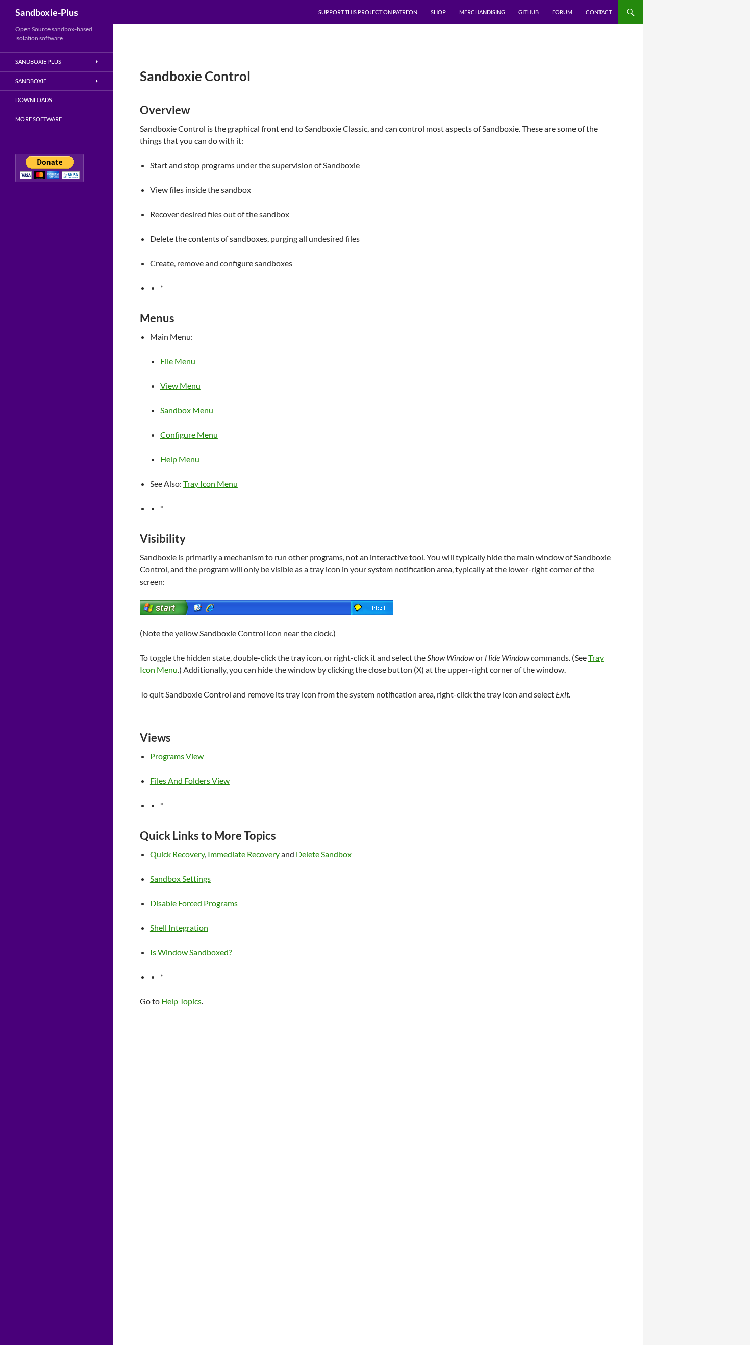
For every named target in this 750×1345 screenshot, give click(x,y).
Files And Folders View (190, 780)
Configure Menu (189, 434)
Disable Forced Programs (194, 903)
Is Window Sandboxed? (191, 952)
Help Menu (179, 459)
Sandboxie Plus (38, 61)
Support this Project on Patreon (367, 12)
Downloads (33, 99)
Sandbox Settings (180, 878)
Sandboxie (30, 81)
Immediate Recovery (244, 854)
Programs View (177, 756)
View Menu (180, 385)
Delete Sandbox (324, 854)
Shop (438, 12)
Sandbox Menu (186, 410)
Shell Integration (179, 927)
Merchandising (482, 12)
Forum (562, 12)
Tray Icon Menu (210, 483)
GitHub (528, 12)
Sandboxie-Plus (46, 12)
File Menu (177, 361)
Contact (599, 12)
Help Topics (181, 1001)
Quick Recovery (177, 854)
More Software (38, 119)
